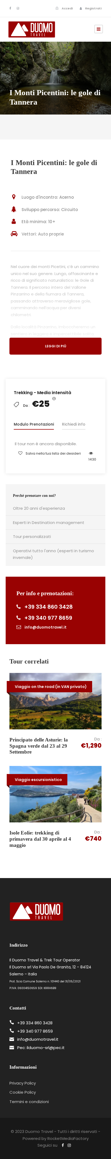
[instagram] (18, 8)
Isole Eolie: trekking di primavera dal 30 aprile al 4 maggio (40, 839)
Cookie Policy (22, 1092)
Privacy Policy (22, 1083)
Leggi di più (55, 346)
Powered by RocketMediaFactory (56, 1138)
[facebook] (10, 8)
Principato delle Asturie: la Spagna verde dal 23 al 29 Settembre (38, 746)
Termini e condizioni (29, 1101)
